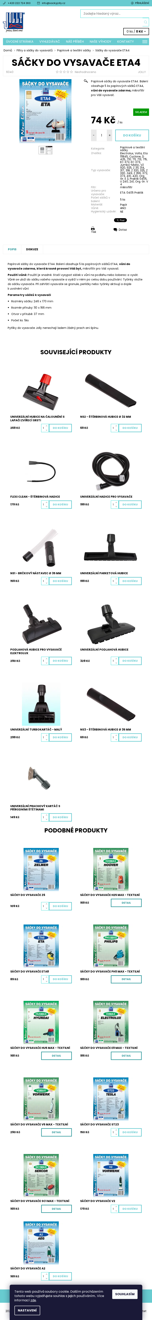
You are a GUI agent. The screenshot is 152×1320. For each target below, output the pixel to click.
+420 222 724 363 (19, 3)
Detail (126, 903)
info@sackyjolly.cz (53, 3)
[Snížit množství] (47, 430)
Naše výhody (100, 41)
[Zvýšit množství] (47, 426)
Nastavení (27, 1310)
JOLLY (142, 72)
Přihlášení (142, 3)
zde (33, 1300)
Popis (12, 249)
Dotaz (123, 230)
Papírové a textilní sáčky (132, 148)
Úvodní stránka (19, 41)
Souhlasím (125, 1294)
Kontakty (125, 41)
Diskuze (32, 249)
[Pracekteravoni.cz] (39, 22)
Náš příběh (75, 41)
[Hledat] (145, 22)
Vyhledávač (49, 41)
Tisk (93, 232)
